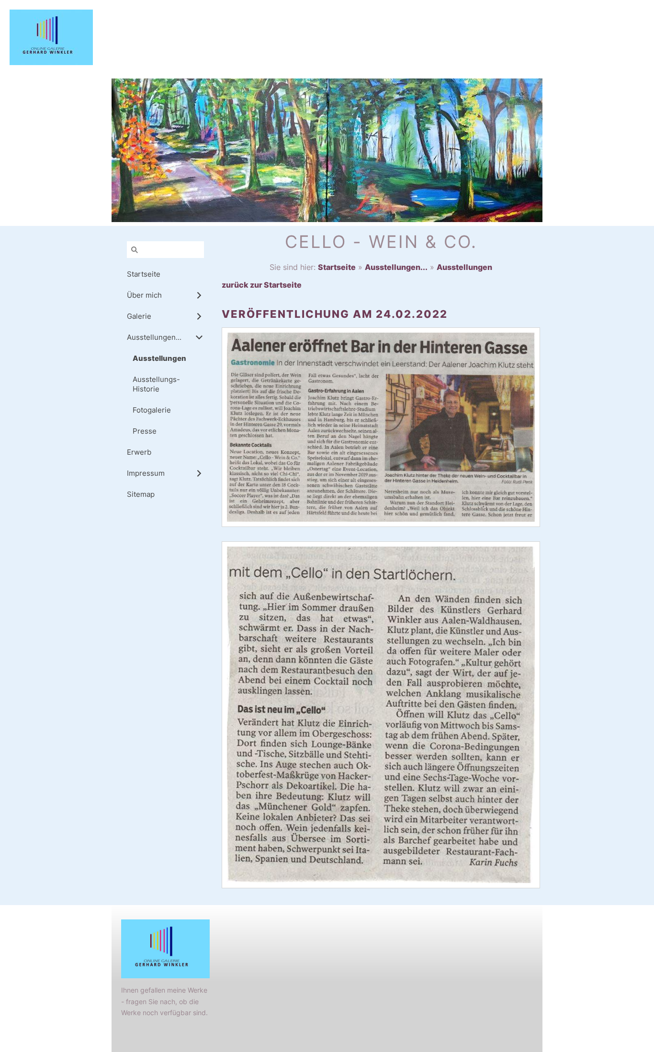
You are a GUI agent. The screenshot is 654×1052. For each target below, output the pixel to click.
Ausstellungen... (396, 267)
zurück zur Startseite (262, 285)
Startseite (337, 267)
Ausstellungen (464, 267)
